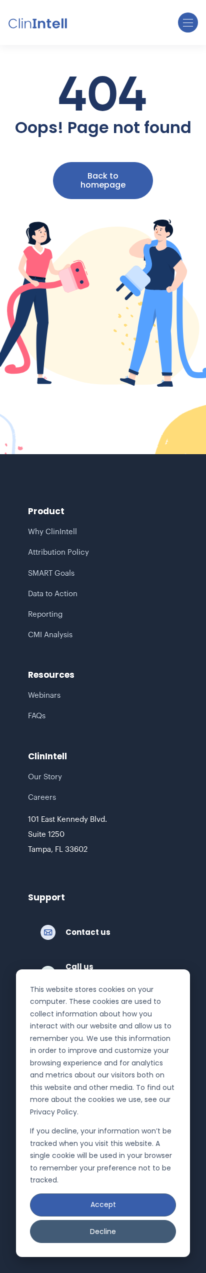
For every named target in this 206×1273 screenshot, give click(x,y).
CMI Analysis (50, 635)
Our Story (45, 777)
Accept (103, 1204)
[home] (38, 22)
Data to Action (53, 594)
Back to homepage (103, 180)
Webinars (44, 695)
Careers (42, 797)
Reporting (45, 614)
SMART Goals (51, 573)
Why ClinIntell (52, 532)
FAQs (37, 716)
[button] (188, 23)
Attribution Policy (58, 552)
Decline (103, 1231)
